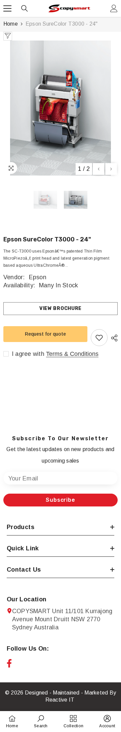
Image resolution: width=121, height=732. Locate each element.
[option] (60, 108)
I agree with (28, 353)
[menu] (7, 8)
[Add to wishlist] (99, 337)
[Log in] (114, 8)
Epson (37, 277)
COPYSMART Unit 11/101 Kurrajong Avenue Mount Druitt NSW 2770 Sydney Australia (62, 619)
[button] (99, 169)
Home (10, 24)
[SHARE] (113, 338)
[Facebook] (9, 663)
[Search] (25, 8)
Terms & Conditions (72, 353)
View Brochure (60, 308)
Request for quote (45, 334)
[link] (40, 721)
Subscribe (60, 500)
